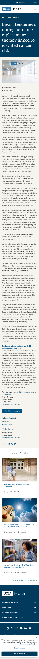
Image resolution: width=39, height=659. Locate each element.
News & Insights (13, 17)
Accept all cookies (19, 653)
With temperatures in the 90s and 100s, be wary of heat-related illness (19, 526)
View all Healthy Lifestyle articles (23, 580)
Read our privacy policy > (27, 644)
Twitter (8, 394)
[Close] (36, 637)
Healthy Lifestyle (7, 424)
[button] (20, 2)
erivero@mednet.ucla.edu (11, 404)
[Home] (3, 17)
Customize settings (19, 648)
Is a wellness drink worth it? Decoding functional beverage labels (18, 566)
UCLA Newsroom (24, 392)
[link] (8, 443)
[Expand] (35, 602)
